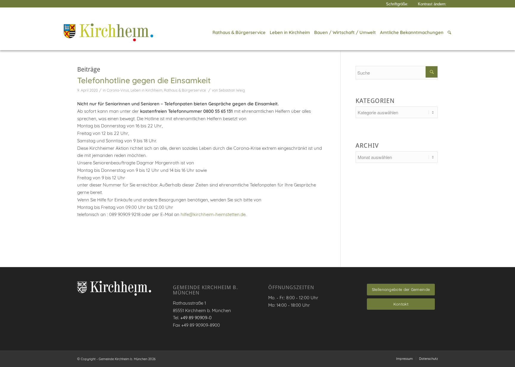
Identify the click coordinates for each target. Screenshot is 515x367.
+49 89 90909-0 (196, 317)
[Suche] (448, 32)
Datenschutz (428, 359)
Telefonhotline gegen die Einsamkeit (144, 80)
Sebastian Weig (232, 90)
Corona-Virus (118, 90)
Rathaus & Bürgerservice (185, 90)
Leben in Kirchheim (146, 90)
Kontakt (400, 304)
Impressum (404, 359)
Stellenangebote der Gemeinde (401, 289)
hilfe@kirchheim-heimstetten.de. (213, 214)
